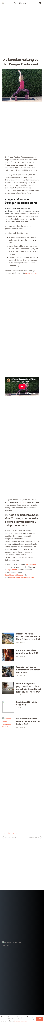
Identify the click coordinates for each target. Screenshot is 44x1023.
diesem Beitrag (31, 273)
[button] (20, 3)
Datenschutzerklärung (20, 1021)
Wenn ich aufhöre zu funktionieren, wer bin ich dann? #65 (28, 670)
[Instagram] (9, 833)
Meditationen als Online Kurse (21, 577)
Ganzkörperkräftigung (14, 575)
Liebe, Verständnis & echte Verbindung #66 (27, 652)
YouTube (23, 502)
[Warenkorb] (40, 3)
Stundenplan (31, 564)
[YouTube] (4, 833)
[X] (17, 833)
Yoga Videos (12, 569)
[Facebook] (13, 833)
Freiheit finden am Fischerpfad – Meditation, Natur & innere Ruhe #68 (28, 636)
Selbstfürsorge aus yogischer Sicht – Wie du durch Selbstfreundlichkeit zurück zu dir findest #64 (29, 687)
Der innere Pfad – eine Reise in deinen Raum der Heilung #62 (28, 721)
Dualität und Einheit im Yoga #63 (26, 703)
